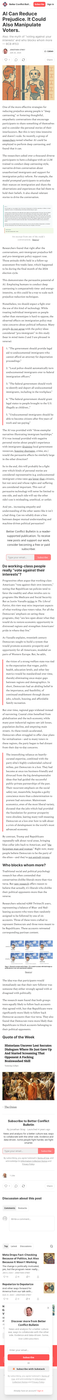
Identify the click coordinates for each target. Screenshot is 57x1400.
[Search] (51, 1246)
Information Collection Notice (34, 1161)
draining (27, 447)
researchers (8, 140)
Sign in (50, 4)
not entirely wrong (38, 857)
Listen (50, 51)
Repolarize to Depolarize (17, 1284)
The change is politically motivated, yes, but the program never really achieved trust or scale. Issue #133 (20, 1268)
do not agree (18, 329)
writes (30, 601)
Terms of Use (43, 1158)
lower (36, 479)
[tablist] (15, 1208)
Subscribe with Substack (31, 1368)
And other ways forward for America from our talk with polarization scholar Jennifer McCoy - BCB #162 (21, 1290)
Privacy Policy (38, 1382)
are (30, 479)
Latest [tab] (14, 1246)
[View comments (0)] (16, 60)
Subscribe (39, 4)
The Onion (10, 1107)
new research (21, 884)
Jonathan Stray (17, 50)
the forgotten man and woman (26, 847)
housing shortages (24, 451)
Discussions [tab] (25, 1246)
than (42, 479)
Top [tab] (6, 1246)
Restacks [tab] (22, 1208)
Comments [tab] (9, 1208)
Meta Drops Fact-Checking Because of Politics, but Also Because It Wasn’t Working (20, 1258)
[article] (28, 1266)
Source (35, 239)
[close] (48, 1307)
